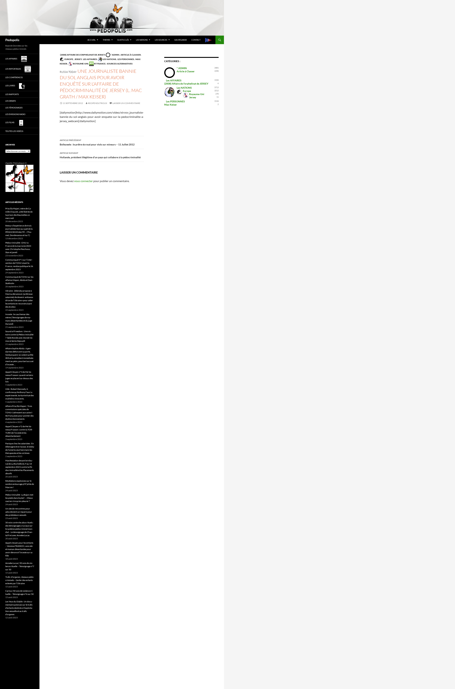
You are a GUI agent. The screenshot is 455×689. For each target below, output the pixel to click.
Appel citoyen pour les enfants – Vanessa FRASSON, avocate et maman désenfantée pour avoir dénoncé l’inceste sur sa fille (19, 549)
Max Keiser (170, 104)
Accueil (91, 40)
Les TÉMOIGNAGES (14, 107)
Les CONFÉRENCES (14, 77)
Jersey (78, 59)
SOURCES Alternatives (119, 63)
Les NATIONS (142, 40)
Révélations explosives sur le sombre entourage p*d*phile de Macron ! (19, 484)
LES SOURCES (161, 40)
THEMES (106, 40)
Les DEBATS (10, 101)
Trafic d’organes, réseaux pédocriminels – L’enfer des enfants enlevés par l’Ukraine (19, 580)
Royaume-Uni (80, 63)
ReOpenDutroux (97, 103)
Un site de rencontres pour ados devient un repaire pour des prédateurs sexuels (18, 511)
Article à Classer (130, 54)
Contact (195, 40)
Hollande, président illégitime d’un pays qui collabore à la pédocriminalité (100, 155)
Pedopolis (12, 40)
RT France (100, 63)
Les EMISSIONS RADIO (15, 114)
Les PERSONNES (125, 59)
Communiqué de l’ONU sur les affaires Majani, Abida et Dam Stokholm (19, 280)
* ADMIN (114, 54)
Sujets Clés (123, 40)
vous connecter (83, 181)
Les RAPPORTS (12, 94)
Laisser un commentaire (126, 103)
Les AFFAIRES (90, 59)
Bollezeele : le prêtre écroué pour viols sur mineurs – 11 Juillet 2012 (97, 142)
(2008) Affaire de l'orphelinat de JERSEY (82, 54)
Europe (68, 59)
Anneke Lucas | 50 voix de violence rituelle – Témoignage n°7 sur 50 (19, 566)
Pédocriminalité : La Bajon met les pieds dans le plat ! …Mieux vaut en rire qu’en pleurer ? (19, 497)
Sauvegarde (180, 40)
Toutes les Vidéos (14, 131)
